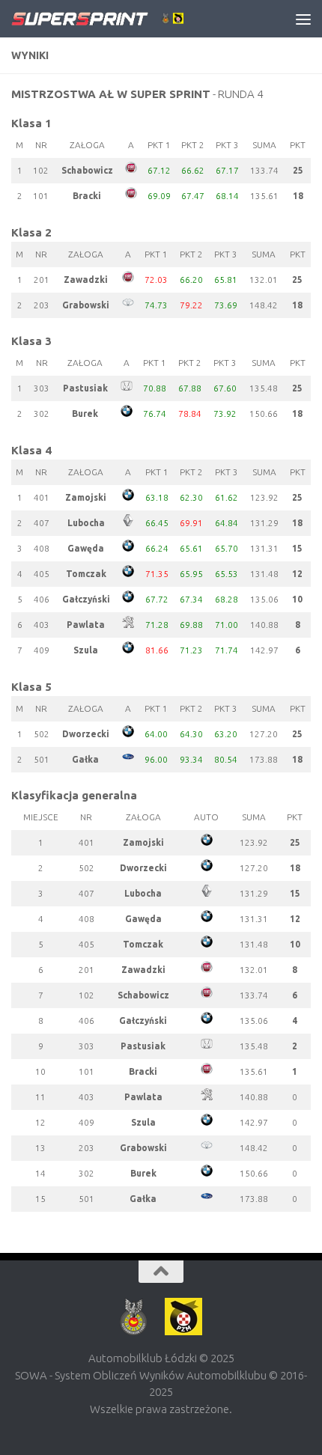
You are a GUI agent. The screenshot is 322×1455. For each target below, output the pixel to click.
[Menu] (303, 18)
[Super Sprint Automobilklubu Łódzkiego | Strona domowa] (126, 18)
